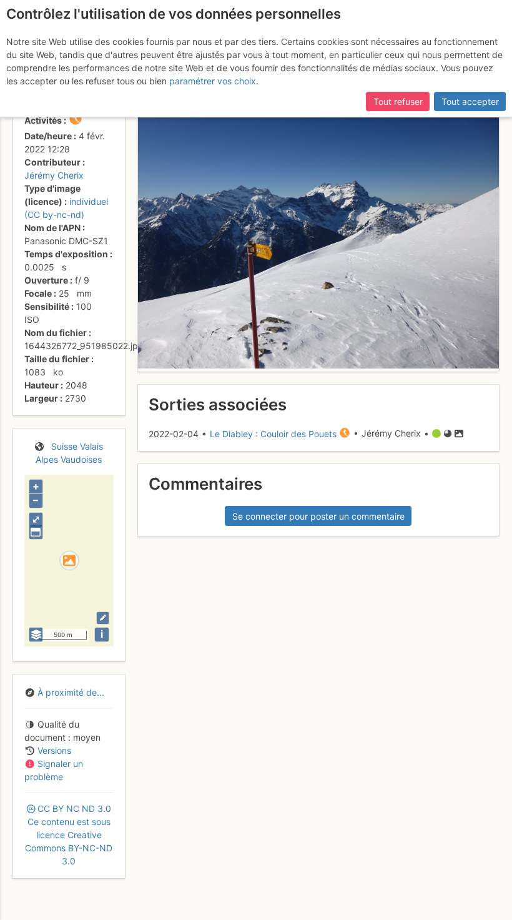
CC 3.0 (68, 834)
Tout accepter (470, 101)
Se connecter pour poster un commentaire (318, 516)
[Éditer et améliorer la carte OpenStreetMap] (103, 618)
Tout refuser (398, 101)
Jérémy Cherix (54, 175)
